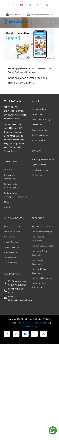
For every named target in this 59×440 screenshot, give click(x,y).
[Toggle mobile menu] (53, 21)
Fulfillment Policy (29, 326)
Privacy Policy (24, 323)
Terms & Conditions (41, 323)
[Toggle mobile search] (48, 21)
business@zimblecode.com (42, 15)
